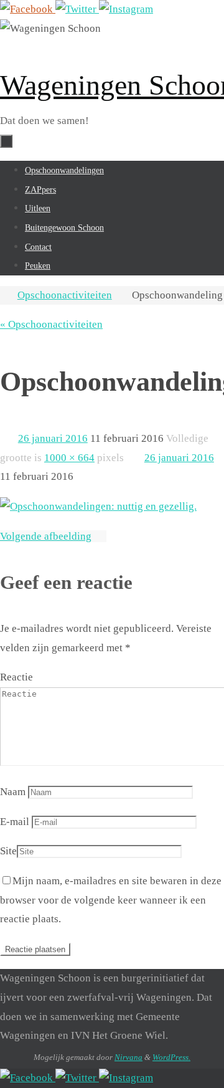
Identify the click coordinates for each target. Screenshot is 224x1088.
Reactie (16, 677)
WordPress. (171, 1057)
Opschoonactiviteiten (64, 295)
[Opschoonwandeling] (98, 506)
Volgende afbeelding (45, 536)
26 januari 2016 (53, 438)
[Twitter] (77, 9)
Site (8, 851)
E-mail (14, 822)
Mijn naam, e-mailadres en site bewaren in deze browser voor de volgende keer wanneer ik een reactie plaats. (111, 900)
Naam (13, 792)
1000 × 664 (69, 458)
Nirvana (128, 1057)
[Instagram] (126, 9)
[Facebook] (27, 9)
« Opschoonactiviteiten (51, 324)
